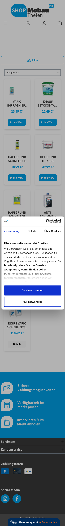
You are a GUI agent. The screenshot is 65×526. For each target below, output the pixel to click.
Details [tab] (32, 230)
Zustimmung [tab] (11, 230)
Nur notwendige (32, 301)
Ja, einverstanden (32, 290)
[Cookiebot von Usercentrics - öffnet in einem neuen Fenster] (46, 221)
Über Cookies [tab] (52, 230)
